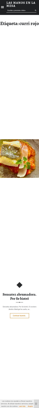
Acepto (30, 406)
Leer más (22, 406)
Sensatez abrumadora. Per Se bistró (19, 296)
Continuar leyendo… (21, 315)
